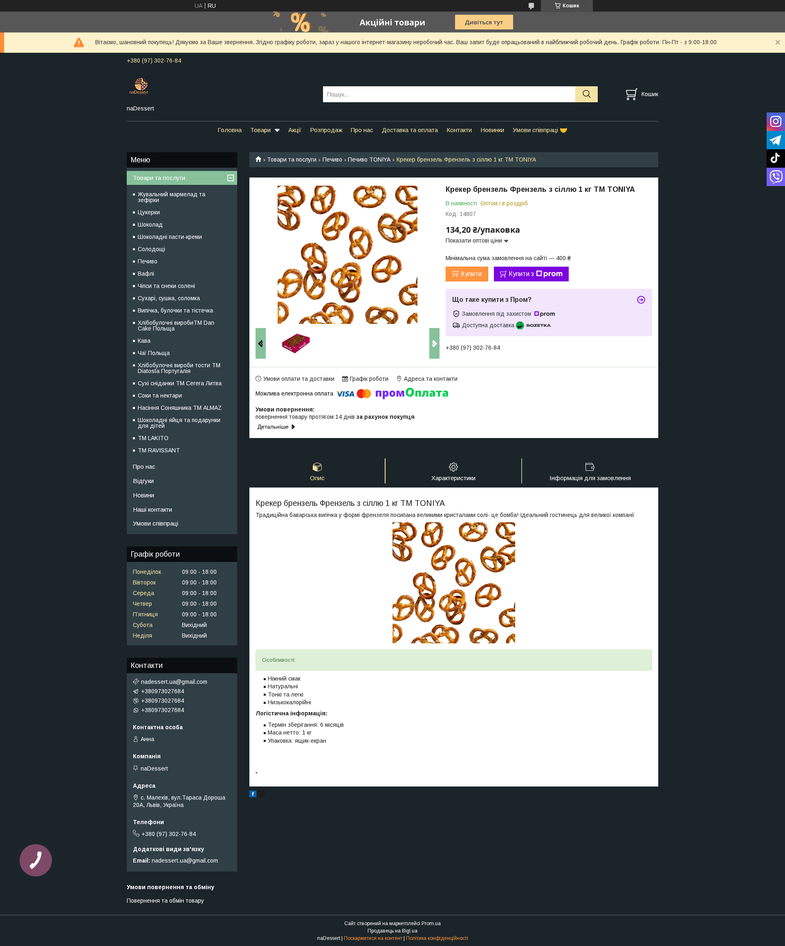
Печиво (332, 159)
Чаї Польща (154, 353)
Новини (143, 495)
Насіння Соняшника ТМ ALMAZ (180, 407)
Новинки (492, 129)
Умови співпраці (155, 523)
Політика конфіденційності (437, 938)
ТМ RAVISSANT (159, 450)
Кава (144, 340)
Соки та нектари (160, 395)
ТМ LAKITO (153, 438)
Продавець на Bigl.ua (392, 931)
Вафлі (146, 273)
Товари (260, 129)
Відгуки (143, 480)
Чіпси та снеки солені (166, 286)
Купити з (521, 273)
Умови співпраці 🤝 (540, 129)
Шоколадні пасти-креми (170, 237)
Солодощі (151, 249)
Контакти (459, 129)
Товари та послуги (291, 159)
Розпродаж (326, 129)
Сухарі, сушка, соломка (169, 298)
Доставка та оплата (410, 129)
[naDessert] (220, 86)
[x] (261, 795)
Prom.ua (431, 923)
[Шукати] (586, 94)
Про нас (362, 129)
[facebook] (252, 795)
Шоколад (150, 224)
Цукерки (149, 212)
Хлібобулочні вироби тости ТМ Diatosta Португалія (179, 368)
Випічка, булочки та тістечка (175, 310)
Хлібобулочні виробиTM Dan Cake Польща (176, 325)
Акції (294, 129)
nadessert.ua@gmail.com (174, 682)
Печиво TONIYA (369, 159)
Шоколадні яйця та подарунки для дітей (179, 423)
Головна (230, 129)
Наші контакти (152, 509)
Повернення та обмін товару (165, 900)
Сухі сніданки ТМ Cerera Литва (180, 383)
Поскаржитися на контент (373, 938)
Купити (471, 273)
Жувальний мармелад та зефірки (171, 197)
